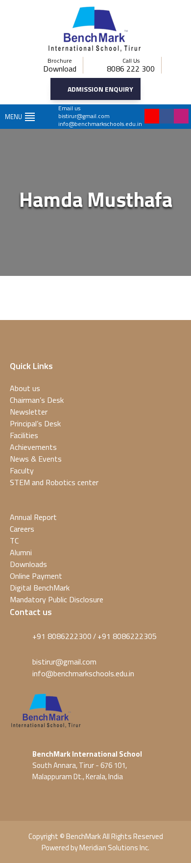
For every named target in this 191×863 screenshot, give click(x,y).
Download (59, 68)
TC (14, 540)
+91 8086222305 (127, 636)
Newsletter (29, 412)
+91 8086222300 (62, 636)
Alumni (21, 552)
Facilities (24, 435)
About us (25, 388)
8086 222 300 (131, 68)
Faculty (22, 470)
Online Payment (36, 576)
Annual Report (33, 517)
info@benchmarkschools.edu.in (100, 123)
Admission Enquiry (100, 89)
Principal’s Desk (35, 423)
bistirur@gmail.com (84, 116)
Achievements (33, 447)
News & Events (36, 459)
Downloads (28, 564)
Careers (22, 529)
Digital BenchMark (40, 587)
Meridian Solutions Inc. (114, 847)
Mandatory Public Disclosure (56, 599)
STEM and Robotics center (54, 482)
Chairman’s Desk (37, 400)
